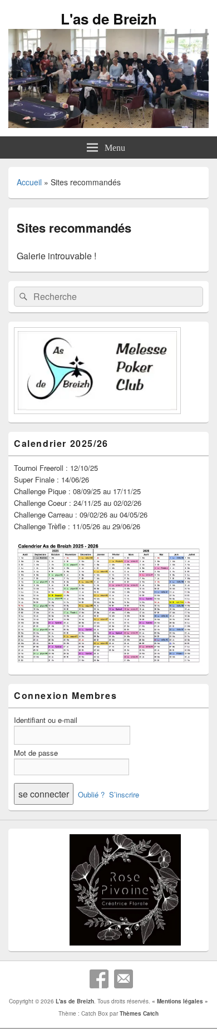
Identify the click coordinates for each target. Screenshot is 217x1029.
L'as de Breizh (109, 18)
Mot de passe (36, 752)
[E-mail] (123, 978)
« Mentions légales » (180, 1001)
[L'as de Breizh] (108, 124)
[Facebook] (99, 978)
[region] (108, 890)
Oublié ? (91, 794)
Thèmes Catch (139, 1013)
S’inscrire (124, 794)
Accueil (29, 182)
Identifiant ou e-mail (45, 720)
